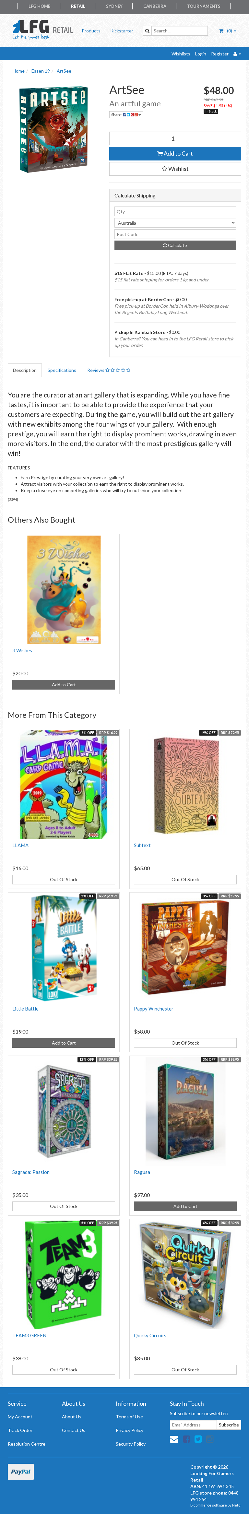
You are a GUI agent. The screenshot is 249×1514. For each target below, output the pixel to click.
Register (220, 53)
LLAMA (20, 845)
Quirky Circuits (150, 1335)
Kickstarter (121, 30)
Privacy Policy (129, 1430)
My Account (20, 1416)
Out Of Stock (63, 879)
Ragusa (142, 1172)
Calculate (177, 245)
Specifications (62, 370)
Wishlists (181, 53)
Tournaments (203, 6)
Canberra (154, 6)
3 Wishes (22, 650)
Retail (78, 6)
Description (25, 370)
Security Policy (131, 1444)
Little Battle (25, 1008)
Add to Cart (178, 153)
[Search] (147, 31)
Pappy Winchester (153, 1008)
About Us (71, 1416)
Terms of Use (129, 1416)
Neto (236, 1505)
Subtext (142, 845)
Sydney (114, 6)
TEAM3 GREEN (29, 1335)
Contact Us (73, 1430)
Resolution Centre (26, 1444)
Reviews (96, 370)
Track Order (20, 1430)
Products (91, 30)
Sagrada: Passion (31, 1172)
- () (228, 30)
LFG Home (39, 6)
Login (200, 53)
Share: (117, 114)
